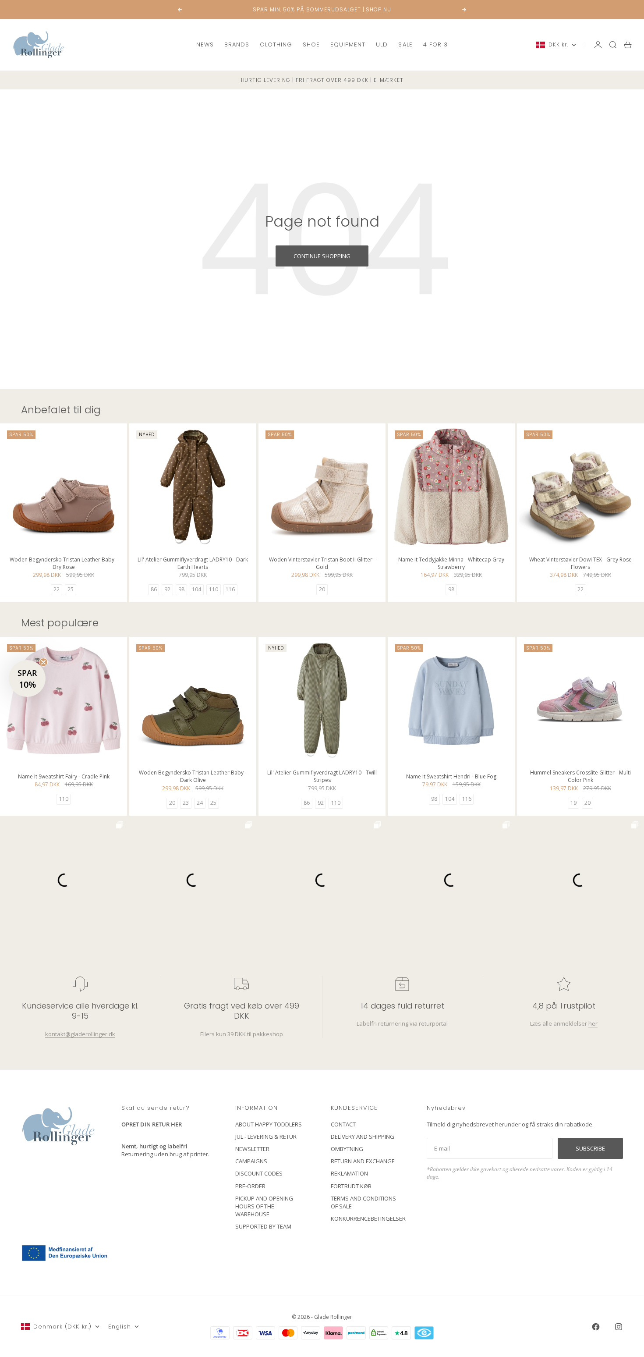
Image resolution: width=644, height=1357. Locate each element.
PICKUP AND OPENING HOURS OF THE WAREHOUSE (264, 1206)
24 (200, 802)
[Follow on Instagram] (618, 1326)
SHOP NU (378, 6)
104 (196, 589)
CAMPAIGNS (251, 1161)
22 (56, 589)
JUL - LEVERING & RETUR (266, 1136)
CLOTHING (276, 44)
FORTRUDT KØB (351, 1186)
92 (167, 589)
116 (230, 589)
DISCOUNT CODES (259, 1173)
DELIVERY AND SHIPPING (362, 1136)
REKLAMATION (349, 1173)
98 (181, 589)
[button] (27, 678)
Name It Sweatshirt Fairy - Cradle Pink (64, 777)
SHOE (311, 44)
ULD (382, 44)
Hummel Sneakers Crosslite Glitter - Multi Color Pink (580, 777)
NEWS (205, 44)
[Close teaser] (43, 662)
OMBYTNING (347, 1149)
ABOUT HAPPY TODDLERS (268, 1124)
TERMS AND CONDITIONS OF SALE (363, 1202)
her (592, 1023)
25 (70, 589)
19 (573, 802)
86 (154, 589)
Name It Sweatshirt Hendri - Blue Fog (451, 777)
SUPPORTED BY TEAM (263, 1226)
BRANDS (236, 44)
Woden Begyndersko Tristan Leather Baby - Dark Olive (193, 777)
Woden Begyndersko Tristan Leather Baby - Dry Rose (63, 564)
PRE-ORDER (250, 1186)
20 (322, 589)
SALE (405, 44)
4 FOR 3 (435, 44)
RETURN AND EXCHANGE (363, 1161)
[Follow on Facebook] (595, 1326)
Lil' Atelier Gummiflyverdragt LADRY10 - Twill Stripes (322, 777)
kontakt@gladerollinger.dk (80, 1034)
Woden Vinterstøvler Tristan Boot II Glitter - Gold (322, 564)
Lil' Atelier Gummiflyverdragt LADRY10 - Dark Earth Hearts (193, 564)
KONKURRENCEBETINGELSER (368, 1218)
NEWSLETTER (252, 1149)
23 (186, 802)
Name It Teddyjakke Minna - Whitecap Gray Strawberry (451, 564)
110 (213, 589)
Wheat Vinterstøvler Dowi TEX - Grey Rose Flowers (580, 564)
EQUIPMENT (347, 44)
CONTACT (343, 1124)
